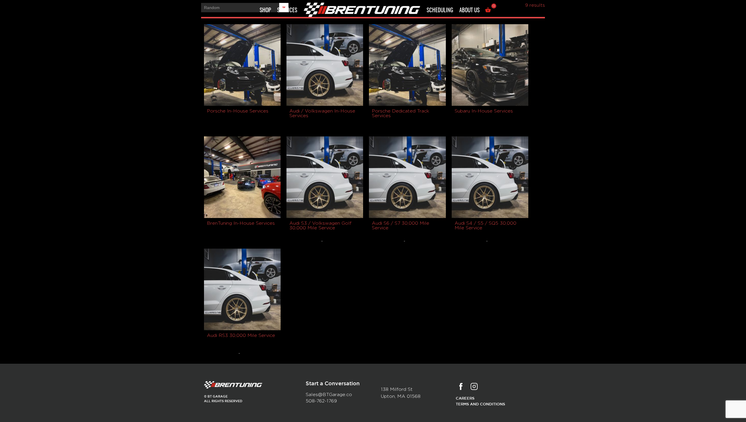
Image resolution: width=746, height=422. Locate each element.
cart (488, 10)
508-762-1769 (321, 401)
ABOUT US (469, 10)
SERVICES (287, 10)
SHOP (265, 10)
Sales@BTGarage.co (329, 394)
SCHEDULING (440, 10)
